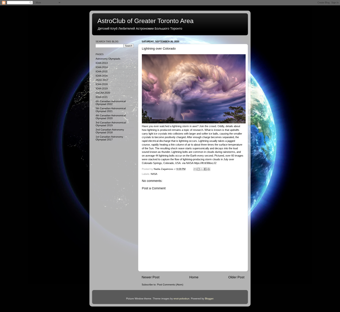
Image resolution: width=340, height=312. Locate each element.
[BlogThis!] (198, 169)
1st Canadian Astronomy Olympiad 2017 (109, 138)
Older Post (236, 277)
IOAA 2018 (102, 84)
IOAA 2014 (102, 67)
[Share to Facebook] (205, 169)
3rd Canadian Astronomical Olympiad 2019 (111, 124)
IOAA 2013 (102, 63)
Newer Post (150, 277)
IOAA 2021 (102, 97)
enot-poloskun (181, 298)
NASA (154, 174)
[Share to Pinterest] (208, 169)
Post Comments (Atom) (170, 284)
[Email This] (195, 169)
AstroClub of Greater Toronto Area (145, 20)
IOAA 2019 (102, 88)
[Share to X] (202, 169)
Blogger (209, 298)
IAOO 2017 (102, 80)
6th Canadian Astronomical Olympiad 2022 (111, 102)
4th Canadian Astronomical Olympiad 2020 (111, 117)
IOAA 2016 (102, 75)
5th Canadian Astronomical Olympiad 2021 (111, 110)
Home (194, 277)
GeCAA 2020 (103, 92)
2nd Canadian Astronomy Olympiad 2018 (110, 131)
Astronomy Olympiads (108, 58)
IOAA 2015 (102, 71)
